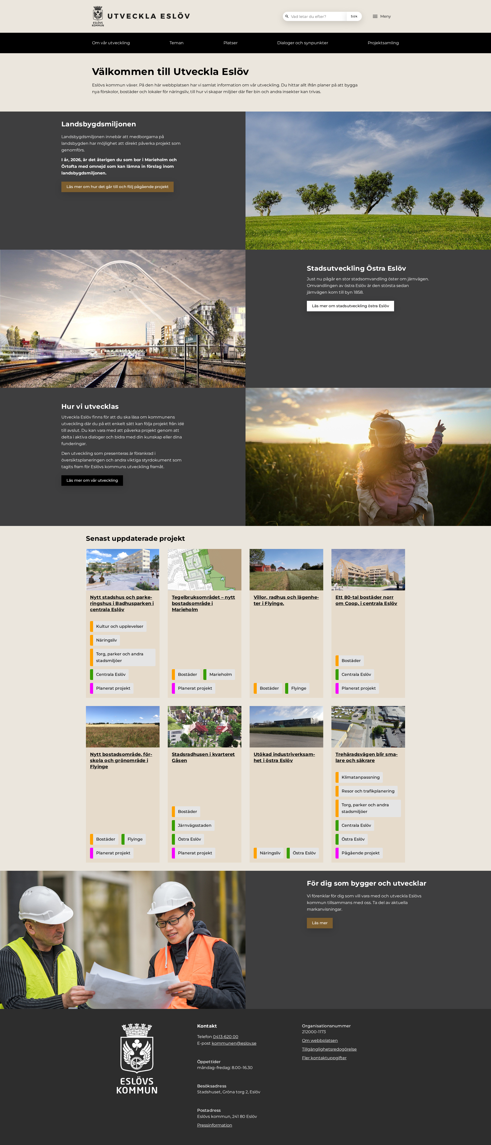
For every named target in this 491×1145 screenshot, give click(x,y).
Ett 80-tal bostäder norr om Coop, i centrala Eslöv (366, 600)
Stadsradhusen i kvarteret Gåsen (203, 757)
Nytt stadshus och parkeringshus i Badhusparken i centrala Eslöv (122, 603)
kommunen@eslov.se (234, 1043)
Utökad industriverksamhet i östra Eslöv (284, 757)
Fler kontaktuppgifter (324, 1057)
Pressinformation (214, 1125)
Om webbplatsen (320, 1040)
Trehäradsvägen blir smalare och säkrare (367, 757)
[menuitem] (111, 43)
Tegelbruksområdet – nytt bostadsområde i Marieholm (203, 603)
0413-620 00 (225, 1036)
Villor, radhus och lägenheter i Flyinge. (286, 600)
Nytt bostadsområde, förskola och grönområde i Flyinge (121, 760)
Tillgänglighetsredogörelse (329, 1049)
